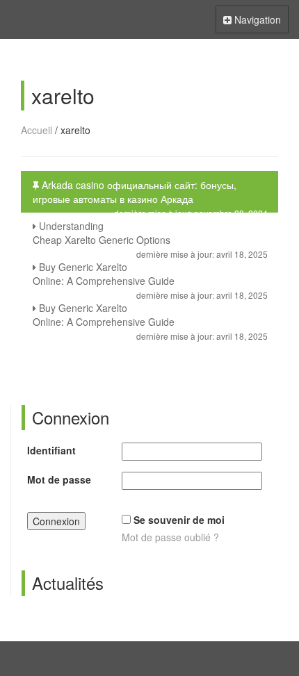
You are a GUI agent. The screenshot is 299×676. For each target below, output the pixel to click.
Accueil (36, 130)
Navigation (252, 22)
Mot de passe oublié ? (170, 537)
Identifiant (51, 450)
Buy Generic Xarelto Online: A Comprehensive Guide (150, 277)
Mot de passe (59, 479)
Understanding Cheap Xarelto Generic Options (150, 236)
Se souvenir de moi (179, 520)
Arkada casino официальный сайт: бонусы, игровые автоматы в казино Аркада (150, 195)
